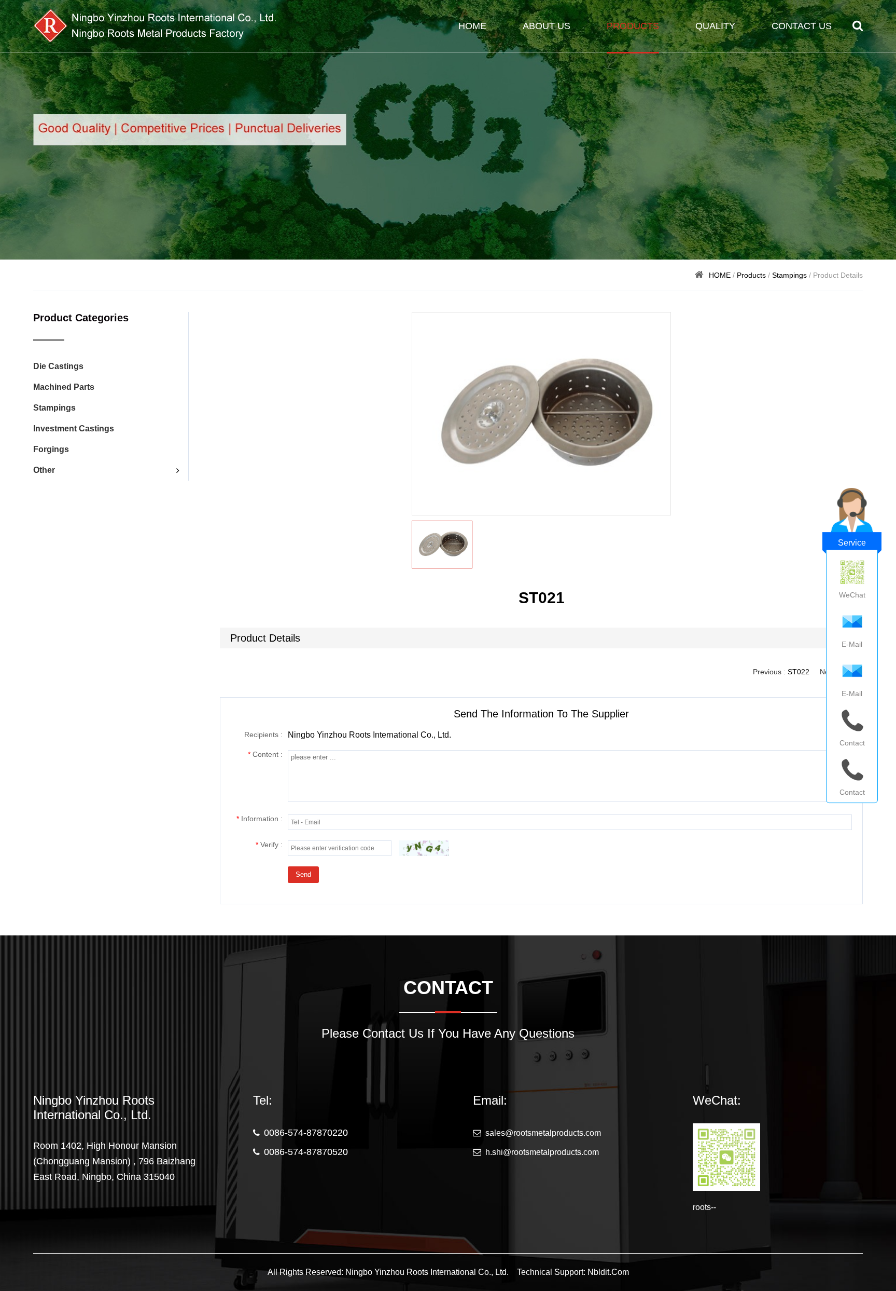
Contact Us (802, 26)
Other (44, 470)
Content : (265, 754)
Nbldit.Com (608, 1272)
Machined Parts (63, 387)
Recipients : (263, 734)
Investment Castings (73, 428)
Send (303, 874)
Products (633, 26)
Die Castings (58, 366)
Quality (715, 26)
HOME (472, 26)
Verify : (269, 844)
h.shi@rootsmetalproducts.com (542, 1152)
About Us (546, 26)
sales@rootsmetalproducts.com (543, 1133)
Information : (259, 818)
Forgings (51, 449)
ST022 (798, 672)
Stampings (789, 275)
